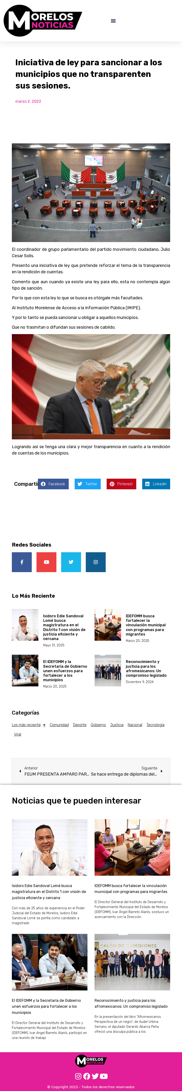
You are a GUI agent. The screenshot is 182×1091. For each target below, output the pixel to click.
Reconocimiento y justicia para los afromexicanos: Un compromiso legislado (146, 668)
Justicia (116, 725)
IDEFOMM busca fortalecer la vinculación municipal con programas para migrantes (146, 625)
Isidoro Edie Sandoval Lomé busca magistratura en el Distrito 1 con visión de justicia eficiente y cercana (64, 627)
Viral (17, 734)
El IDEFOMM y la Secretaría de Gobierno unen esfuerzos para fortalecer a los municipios (65, 670)
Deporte (79, 725)
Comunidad (59, 725)
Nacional (135, 725)
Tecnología (155, 725)
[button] (113, 21)
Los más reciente (26, 725)
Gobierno (98, 725)
